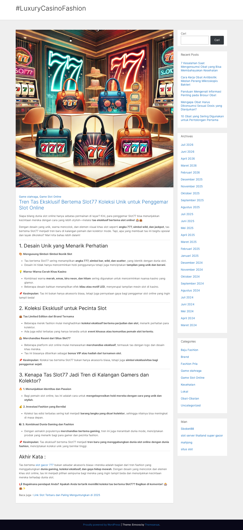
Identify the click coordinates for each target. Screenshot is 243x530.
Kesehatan (188, 384)
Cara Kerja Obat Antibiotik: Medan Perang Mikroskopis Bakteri (199, 81)
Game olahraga (28, 196)
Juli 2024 (187, 297)
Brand (185, 357)
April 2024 (188, 318)
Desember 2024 (192, 262)
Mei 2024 (187, 311)
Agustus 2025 (190, 207)
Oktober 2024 (190, 276)
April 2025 (188, 235)
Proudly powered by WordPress (102, 524)
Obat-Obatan (190, 398)
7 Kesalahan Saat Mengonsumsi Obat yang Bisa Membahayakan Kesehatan (201, 66)
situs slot (187, 449)
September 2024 (192, 283)
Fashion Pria (189, 363)
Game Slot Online (50, 196)
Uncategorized (191, 405)
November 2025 (192, 186)
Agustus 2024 (190, 290)
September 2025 (192, 200)
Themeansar (152, 524)
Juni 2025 (187, 221)
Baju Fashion (189, 350)
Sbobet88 (187, 428)
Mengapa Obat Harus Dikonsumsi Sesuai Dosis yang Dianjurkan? (201, 105)
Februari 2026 (190, 172)
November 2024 (192, 269)
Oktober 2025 (190, 193)
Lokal (184, 391)
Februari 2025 (190, 248)
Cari (183, 33)
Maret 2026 (189, 165)
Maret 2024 (189, 325)
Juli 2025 (187, 214)
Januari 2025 (190, 255)
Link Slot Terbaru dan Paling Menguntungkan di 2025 (67, 495)
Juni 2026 (187, 151)
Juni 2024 (187, 304)
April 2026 (188, 158)
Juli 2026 (187, 144)
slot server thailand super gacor (202, 435)
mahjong (186, 442)
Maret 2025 (189, 242)
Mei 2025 (187, 228)
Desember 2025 (192, 179)
